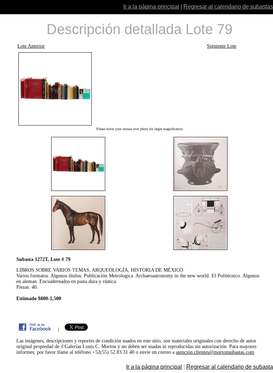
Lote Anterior (31, 46)
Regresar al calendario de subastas (228, 7)
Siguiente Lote (221, 46)
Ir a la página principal (151, 7)
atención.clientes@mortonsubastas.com (215, 352)
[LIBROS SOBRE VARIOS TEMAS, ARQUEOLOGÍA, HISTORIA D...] (139, 89)
